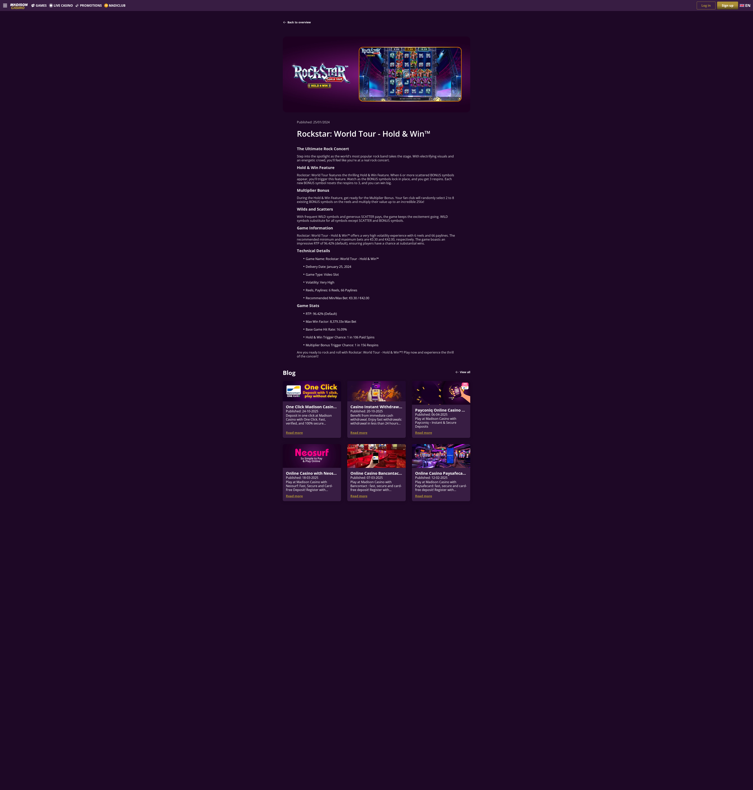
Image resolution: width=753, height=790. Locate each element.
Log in (706, 5)
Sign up (727, 5)
